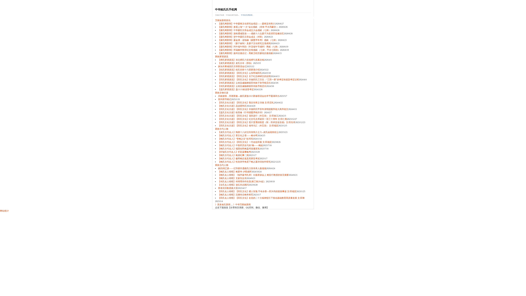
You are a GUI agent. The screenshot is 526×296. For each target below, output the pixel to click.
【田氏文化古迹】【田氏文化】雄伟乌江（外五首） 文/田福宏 (248, 125)
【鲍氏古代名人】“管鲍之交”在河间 (235, 139)
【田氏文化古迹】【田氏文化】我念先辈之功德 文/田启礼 (246, 102)
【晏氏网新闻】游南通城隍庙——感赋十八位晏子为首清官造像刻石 (251, 33)
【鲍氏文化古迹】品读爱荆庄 (232, 106)
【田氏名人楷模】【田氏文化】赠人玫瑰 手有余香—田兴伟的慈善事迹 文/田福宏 (257, 191)
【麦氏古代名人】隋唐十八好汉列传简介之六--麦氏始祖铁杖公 (248, 132)
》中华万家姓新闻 (242, 204)
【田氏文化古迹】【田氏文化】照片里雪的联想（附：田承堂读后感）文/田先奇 (256, 122)
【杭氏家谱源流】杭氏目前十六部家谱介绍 (239, 70)
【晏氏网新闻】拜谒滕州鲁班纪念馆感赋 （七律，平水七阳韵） (249, 50)
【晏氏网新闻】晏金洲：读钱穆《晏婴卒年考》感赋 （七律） (248, 40)
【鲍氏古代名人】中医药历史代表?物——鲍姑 (240, 145)
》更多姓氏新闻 (222, 204)
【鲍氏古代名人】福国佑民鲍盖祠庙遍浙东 (239, 148)
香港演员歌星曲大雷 (228, 188)
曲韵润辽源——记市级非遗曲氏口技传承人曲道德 (242, 168)
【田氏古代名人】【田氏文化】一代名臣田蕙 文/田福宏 (245, 142)
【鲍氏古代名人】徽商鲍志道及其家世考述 (239, 158)
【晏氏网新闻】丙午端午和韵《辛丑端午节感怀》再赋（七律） (248, 46)
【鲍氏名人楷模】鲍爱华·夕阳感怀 (235, 171)
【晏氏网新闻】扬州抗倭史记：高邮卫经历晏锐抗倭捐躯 (245, 53)
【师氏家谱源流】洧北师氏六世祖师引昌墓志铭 (241, 60)
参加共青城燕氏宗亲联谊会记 (232, 66)
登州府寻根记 (224, 99)
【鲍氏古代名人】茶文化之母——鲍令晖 (238, 135)
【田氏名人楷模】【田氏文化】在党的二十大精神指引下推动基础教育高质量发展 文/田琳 (261, 198)
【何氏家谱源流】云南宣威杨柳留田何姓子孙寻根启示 (244, 83)
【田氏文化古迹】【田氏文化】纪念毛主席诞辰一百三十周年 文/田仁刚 (252, 119)
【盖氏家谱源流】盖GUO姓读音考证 (236, 89)
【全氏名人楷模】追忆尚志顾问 (233, 185)
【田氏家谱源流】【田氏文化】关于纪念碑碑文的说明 (244, 76)
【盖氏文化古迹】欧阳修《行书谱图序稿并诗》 (241, 112)
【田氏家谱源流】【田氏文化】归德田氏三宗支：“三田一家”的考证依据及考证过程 (258, 79)
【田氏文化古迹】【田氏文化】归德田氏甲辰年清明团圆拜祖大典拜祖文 (253, 109)
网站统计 (4, 211)
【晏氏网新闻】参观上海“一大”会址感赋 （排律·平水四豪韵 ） (248, 27)
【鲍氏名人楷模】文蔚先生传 (232, 178)
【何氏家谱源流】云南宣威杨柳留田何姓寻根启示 (242, 86)
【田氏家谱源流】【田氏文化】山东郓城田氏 (240, 73)
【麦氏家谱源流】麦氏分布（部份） (235, 63)
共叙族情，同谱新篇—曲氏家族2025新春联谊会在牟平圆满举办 (248, 96)
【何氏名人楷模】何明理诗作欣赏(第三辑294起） (242, 181)
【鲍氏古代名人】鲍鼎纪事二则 (233, 155)
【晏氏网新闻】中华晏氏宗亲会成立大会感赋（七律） (244, 30)
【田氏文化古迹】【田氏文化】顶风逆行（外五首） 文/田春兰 (248, 116)
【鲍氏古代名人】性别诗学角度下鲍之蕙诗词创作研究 (244, 162)
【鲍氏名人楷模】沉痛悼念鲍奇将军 (235, 194)
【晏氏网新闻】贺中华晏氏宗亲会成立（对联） (241, 37)
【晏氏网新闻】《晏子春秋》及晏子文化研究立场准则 (244, 43)
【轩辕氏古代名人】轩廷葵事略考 (234, 152)
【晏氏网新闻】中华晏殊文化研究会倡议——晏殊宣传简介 (246, 23)
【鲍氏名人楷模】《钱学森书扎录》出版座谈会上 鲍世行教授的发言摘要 (253, 175)
